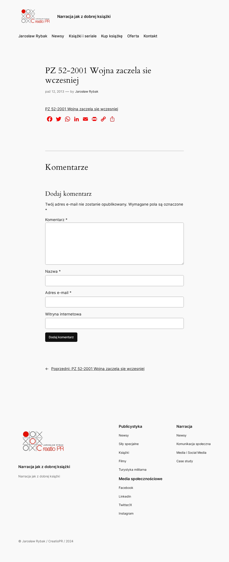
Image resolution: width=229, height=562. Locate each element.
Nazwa (53, 271)
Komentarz (56, 219)
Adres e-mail (58, 292)
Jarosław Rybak (86, 91)
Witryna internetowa (63, 314)
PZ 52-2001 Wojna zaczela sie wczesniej (81, 109)
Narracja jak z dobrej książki (84, 16)
